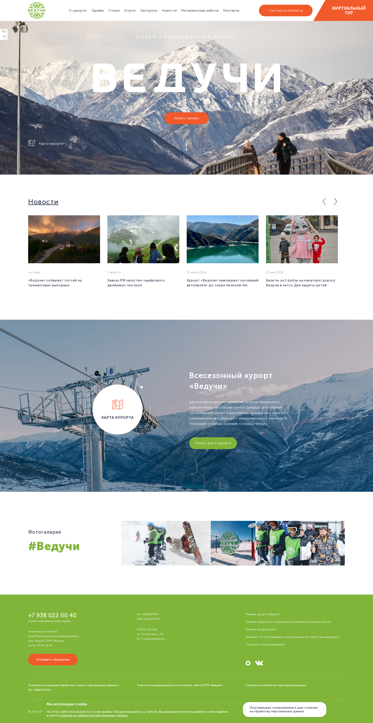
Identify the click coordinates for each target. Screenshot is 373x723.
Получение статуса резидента (265, 644)
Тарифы (97, 10)
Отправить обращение (53, 659)
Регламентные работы (200, 10)
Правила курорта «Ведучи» (263, 614)
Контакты (231, 10)
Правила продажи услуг (261, 629)
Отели (114, 10)
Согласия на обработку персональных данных (276, 685)
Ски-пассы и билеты (286, 10)
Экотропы (148, 10)
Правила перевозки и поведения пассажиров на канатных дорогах (288, 621)
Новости (169, 10)
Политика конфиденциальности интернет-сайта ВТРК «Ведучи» (179, 685)
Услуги (129, 10)
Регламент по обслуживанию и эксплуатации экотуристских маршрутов (292, 637)
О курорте (77, 10)
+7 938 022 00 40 (52, 615)
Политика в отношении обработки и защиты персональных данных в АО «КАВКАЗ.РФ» (73, 688)
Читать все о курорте (213, 443)
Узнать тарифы (186, 118)
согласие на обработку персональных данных (93, 715)
